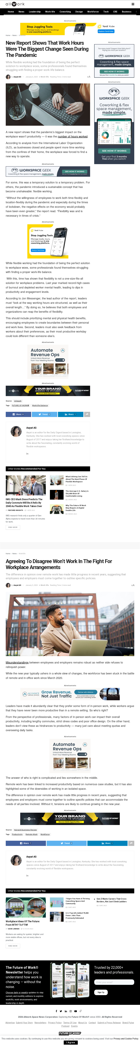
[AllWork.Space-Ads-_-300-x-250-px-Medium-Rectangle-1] (47, 361)
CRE (115, 11)
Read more (13, 527)
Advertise (10, 1022)
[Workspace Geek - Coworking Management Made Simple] (48, 171)
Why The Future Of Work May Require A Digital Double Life (76, 507)
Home (11, 11)
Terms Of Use (70, 1022)
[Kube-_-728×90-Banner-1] (70, 28)
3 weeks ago (72, 514)
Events (74, 1026)
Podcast (65, 1026)
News (21, 11)
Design (79, 11)
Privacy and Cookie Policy (125, 1038)
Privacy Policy (55, 1022)
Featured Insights (15, 510)
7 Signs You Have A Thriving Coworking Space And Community (78, 901)
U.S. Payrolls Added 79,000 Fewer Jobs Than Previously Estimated (77, 915)
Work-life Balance (40, 405)
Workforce (93, 11)
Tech (106, 11)
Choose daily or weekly (17, 992)
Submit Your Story (24, 1022)
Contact (92, 1022)
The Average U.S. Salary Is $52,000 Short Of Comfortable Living (77, 493)
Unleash (17, 401)
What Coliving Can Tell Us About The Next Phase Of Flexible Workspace (76, 479)
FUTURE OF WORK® (20, 405)
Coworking (65, 11)
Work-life (50, 11)
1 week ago (30, 510)
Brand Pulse (128, 1022)
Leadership (35, 11)
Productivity (17, 834)
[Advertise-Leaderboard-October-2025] (48, 390)
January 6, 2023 (32, 77)
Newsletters (40, 1022)
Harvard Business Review (25, 830)
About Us (82, 1022)
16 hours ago (27, 929)
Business (126, 11)
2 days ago (71, 907)
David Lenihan (13, 929)
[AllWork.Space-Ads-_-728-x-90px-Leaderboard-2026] (70, 693)
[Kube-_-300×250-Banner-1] (47, 241)
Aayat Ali (17, 77)
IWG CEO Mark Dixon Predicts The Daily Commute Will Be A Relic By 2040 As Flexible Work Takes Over (24, 503)
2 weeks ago (72, 500)
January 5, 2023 (32, 585)
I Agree (70, 1042)
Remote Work (31, 834)
